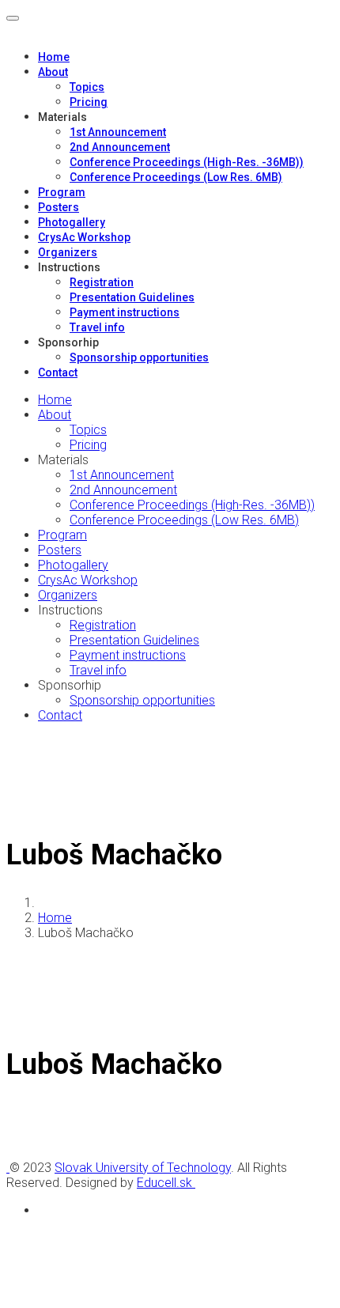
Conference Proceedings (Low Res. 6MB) (176, 177)
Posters (58, 207)
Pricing (89, 102)
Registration (102, 282)
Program (61, 192)
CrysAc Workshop (84, 237)
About (53, 72)
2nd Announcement (120, 147)
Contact (57, 372)
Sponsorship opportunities (139, 357)
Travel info (97, 327)
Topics (87, 87)
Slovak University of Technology (143, 1167)
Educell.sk (166, 1182)
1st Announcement (118, 132)
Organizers (67, 252)
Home (54, 57)
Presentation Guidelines (132, 297)
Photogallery (71, 222)
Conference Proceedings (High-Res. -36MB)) (187, 162)
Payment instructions (124, 312)
